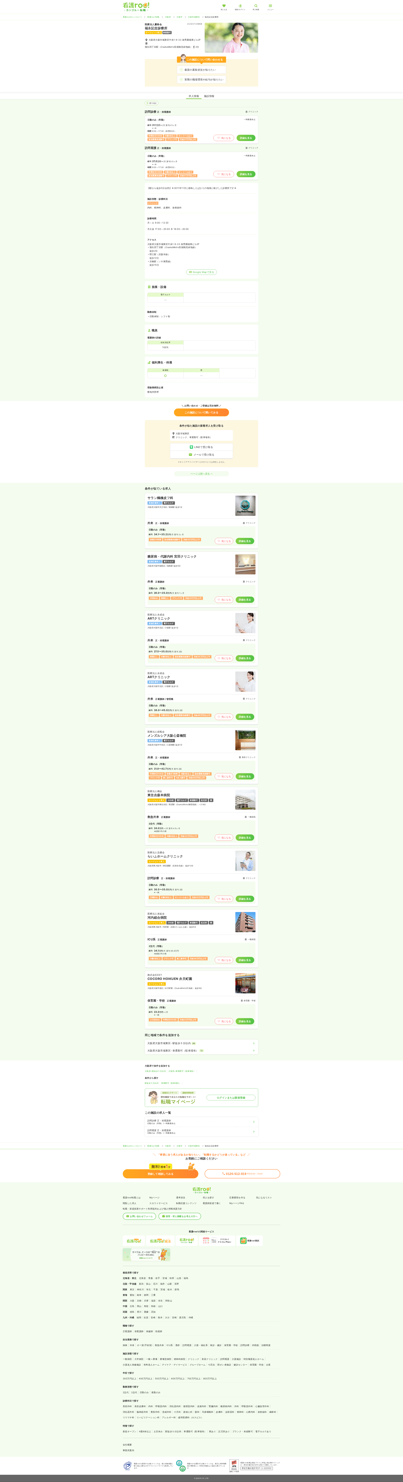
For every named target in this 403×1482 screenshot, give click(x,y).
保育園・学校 (231, 1345)
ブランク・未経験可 (242, 1431)
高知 (153, 1311)
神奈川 (140, 1289)
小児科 (177, 1412)
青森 (150, 1278)
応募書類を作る (237, 1197)
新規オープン (129, 1431)
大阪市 (179, 17)
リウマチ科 (128, 1417)
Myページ (154, 1197)
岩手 (157, 1278)
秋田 (172, 1278)
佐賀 (146, 1317)
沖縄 (191, 1317)
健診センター (240, 1364)
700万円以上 (194, 1378)
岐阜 (139, 1295)
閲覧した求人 (129, 1203)
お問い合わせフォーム (141, 1216)
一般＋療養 (151, 1359)
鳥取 (146, 1306)
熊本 (160, 1317)
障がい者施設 (224, 1364)
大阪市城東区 (194, 17)
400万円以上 (145, 1378)
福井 (162, 1283)
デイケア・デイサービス (174, 1364)
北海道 (142, 1278)
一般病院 (127, 1359)
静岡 (146, 1295)
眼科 (197, 1412)
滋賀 (153, 1300)
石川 (155, 1283)
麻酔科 (272, 1412)
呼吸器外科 (247, 1406)
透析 (177, 1345)
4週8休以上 (145, 1431)
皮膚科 (219, 1412)
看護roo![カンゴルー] (132, 17)
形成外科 (166, 1412)
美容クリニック (210, 1359)
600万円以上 (178, 1378)
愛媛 (146, 1311)
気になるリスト (264, 1197)
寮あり (212, 1431)
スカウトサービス (158, 1203)
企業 (268, 1364)
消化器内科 (175, 1406)
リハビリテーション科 (148, 1417)
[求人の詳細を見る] (201, 521)
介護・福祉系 (201, 1345)
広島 (132, 1306)
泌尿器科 (229, 1412)
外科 (236, 1406)
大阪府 (168, 17)
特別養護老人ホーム (254, 1359)
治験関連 (265, 1345)
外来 (132, 1345)
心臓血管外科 (262, 1406)
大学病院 (139, 1359)
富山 (148, 1283)
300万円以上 (129, 1378)
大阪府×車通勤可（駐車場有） (181, 1071)
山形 (179, 1278)
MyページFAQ (236, 1203)
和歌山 (168, 1300)
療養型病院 (165, 1359)
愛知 (132, 1295)
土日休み (158, 1431)
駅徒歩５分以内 (152, 1083)
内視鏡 (255, 1345)
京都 (139, 1300)
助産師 (158, 1331)
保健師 (149, 1331)
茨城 (162, 1289)
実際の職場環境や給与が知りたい (203, 79)
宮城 (164, 1278)
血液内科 (201, 1406)
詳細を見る (246, 137)
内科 (150, 1406)
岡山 (139, 1306)
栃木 (169, 1289)
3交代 (134, 1392)
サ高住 (211, 1364)
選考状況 (180, 1197)
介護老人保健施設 (132, 1364)
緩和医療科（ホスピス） (190, 1417)
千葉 (155, 1289)
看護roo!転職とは (132, 1197)
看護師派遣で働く (212, 1203)
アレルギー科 (169, 1417)
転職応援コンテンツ (186, 1203)
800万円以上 (210, 1378)
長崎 (153, 1317)
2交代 (126, 1392)
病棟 (125, 1345)
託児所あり (224, 1431)
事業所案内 (128, 1450)
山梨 (169, 1283)
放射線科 (262, 1412)
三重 (153, 1295)
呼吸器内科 (161, 1406)
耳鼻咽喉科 (207, 1412)
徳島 (132, 1311)
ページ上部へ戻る (200, 473)
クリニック (193, 1359)
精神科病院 (179, 1359)
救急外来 (159, 1345)
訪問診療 (245, 1345)
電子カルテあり (263, 1431)
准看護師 (139, 1331)
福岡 (139, 1317)
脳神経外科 (142, 1412)
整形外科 (155, 1412)
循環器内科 (189, 1406)
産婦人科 (187, 1412)
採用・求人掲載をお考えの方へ (182, 1216)
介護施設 (236, 1359)
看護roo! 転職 (153, 17)
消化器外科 (128, 1412)
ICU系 (170, 1345)
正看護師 (127, 1331)
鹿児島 (182, 1317)
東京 (132, 1289)
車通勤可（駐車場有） (171, 1083)
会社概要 (127, 1444)
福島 (186, 1278)
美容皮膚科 (140, 1406)
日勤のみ (144, 1392)
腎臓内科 (213, 1406)
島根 (153, 1306)
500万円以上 (162, 1378)
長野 (176, 1283)
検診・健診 (215, 1345)
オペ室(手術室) (144, 1345)
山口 (160, 1306)
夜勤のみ (156, 1392)
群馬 (177, 1289)
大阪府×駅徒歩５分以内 (155, 1071)
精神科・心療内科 (246, 1412)
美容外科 (127, 1406)
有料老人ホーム (151, 1364)
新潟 (141, 1283)
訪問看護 (187, 1345)
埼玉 (148, 1289)
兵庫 (146, 1300)
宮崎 (174, 1317)
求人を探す (208, 1197)
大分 (167, 1317)
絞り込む (153, 103)
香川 (139, 1311)
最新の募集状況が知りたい (200, 69)
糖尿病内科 (226, 1406)
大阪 (132, 1300)
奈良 (160, 1300)
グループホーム (198, 1364)
